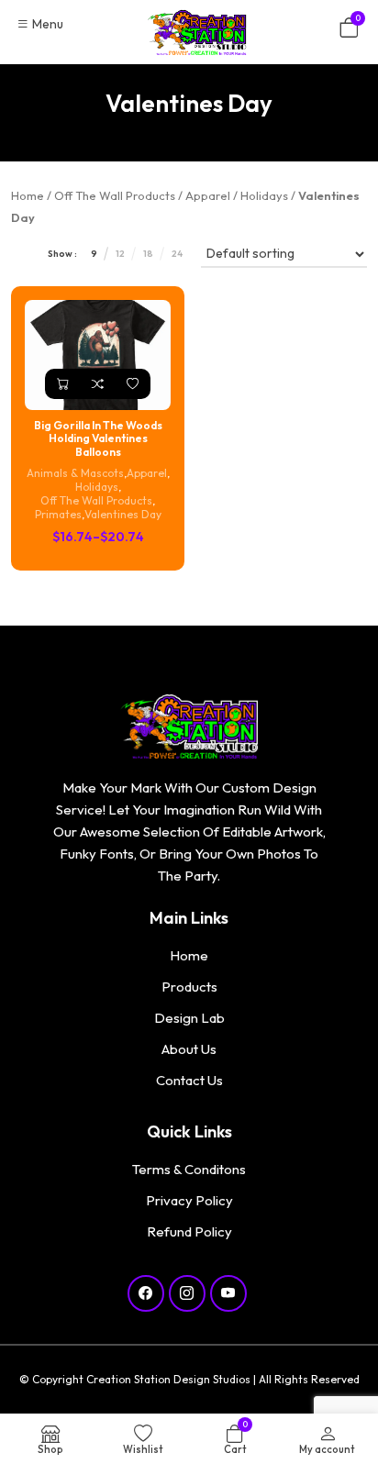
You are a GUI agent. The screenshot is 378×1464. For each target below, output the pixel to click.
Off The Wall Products (114, 195)
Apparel (207, 195)
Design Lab (189, 1017)
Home (27, 195)
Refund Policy (189, 1231)
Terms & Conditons (189, 1169)
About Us (189, 1049)
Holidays (264, 195)
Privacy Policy (189, 1200)
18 (148, 254)
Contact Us (189, 1080)
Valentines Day (122, 514)
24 (177, 254)
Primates (58, 514)
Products (189, 986)
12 (120, 254)
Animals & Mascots (75, 473)
